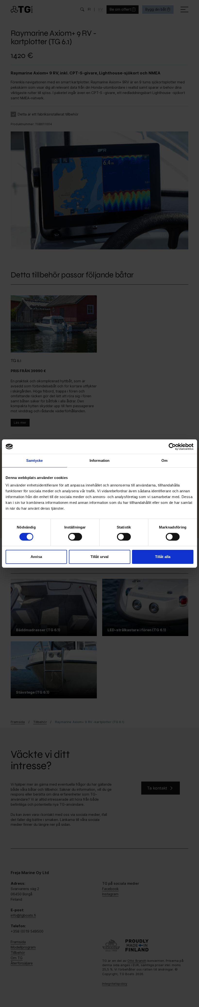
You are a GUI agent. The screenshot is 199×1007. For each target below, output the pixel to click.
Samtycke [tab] (34, 460)
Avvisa (36, 557)
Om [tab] (164, 460)
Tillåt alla (162, 557)
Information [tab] (99, 460)
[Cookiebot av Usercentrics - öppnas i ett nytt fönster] (172, 446)
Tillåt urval (99, 557)
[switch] (75, 537)
